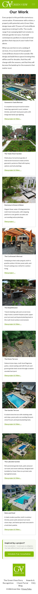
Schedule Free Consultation (19, 554)
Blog (20, 585)
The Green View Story (13, 580)
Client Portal (22, 583)
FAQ (33, 583)
